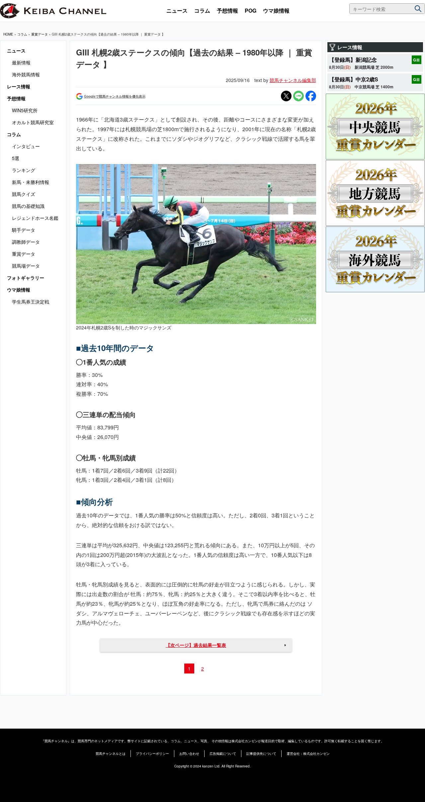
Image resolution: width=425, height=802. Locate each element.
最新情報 (21, 62)
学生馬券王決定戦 (30, 301)
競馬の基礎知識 (28, 206)
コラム (202, 10)
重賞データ (39, 34)
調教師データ (26, 241)
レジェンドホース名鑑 (35, 218)
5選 (15, 158)
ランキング (23, 170)
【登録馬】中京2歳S (353, 79)
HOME (8, 34)
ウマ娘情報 (276, 10)
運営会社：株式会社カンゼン (308, 753)
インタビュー (26, 146)
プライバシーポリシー (152, 753)
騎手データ (23, 229)
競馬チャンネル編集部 (293, 80)
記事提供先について (261, 753)
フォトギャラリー (25, 277)
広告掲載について (223, 753)
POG (250, 10)
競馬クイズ (23, 194)
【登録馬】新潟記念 (353, 59)
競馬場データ (26, 265)
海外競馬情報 (26, 74)
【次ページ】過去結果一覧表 (196, 645)
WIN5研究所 (25, 110)
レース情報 (18, 86)
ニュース (177, 10)
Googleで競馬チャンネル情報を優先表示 (114, 96)
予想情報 (227, 10)
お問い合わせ (189, 753)
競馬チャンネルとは (111, 753)
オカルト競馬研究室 (33, 122)
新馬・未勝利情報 (30, 182)
